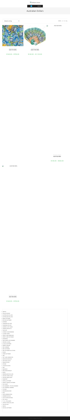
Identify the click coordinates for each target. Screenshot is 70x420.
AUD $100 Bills (35, 50)
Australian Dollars (13, 48)
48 (64, 21)
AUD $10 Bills (13, 50)
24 (62, 21)
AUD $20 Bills (57, 156)
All (66, 21)
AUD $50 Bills (13, 297)
